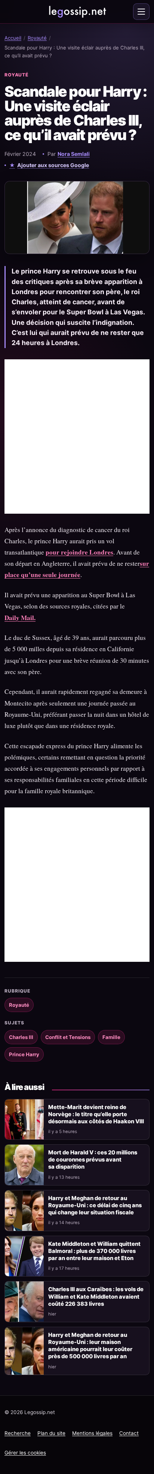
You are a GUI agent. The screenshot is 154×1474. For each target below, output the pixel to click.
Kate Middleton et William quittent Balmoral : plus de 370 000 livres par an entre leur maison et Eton (94, 1251)
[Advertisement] (77, 436)
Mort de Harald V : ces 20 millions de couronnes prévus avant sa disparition (92, 1159)
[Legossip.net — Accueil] (77, 12)
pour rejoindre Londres (79, 552)
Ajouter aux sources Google (53, 165)
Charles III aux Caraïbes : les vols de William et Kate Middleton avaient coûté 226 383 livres (96, 1296)
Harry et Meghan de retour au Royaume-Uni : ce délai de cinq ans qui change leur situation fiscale (95, 1205)
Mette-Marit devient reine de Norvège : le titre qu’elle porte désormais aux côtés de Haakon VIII (96, 1114)
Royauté (37, 38)
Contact (129, 1433)
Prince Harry (24, 1054)
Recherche (17, 1433)
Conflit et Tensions (67, 1037)
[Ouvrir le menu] (141, 11)
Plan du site (51, 1433)
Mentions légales (92, 1433)
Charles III (21, 1037)
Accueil (12, 38)
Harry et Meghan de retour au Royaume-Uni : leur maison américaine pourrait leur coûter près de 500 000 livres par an (90, 1346)
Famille (111, 1037)
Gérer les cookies (25, 1453)
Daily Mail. (20, 617)
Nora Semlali (74, 154)
